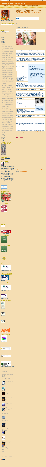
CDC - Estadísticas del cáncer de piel (6, 55)
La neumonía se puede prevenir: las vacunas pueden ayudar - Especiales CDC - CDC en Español (28, 12)
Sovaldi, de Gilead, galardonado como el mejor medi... (7, 109)
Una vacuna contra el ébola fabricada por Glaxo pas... (8, 96)
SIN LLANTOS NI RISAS (7, 442)
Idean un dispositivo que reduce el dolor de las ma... (7, 129)
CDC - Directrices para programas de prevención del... (8, 51)
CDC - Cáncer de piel (4, 58)
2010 (2, 139)
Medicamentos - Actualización (5, 105)
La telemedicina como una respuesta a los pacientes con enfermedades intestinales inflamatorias (9, 409)
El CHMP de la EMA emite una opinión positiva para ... (7, 75)
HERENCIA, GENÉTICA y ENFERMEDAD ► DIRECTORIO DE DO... (7, 46)
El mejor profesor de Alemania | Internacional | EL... (7, 59)
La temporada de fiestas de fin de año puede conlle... (7, 87)
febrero (3, 136)
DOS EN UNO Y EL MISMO (5, 413)
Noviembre (3, 421)
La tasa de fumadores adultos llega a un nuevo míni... (7, 64)
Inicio (31, 169)
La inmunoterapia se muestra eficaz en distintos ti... (7, 81)
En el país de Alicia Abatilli (5, 420)
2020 (2, 40)
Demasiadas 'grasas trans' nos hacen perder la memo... (8, 80)
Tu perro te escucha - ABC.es (5, 83)
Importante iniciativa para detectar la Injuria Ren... (7, 119)
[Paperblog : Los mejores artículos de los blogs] (3, 226)
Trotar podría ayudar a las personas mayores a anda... (8, 90)
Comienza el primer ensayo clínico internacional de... (7, 100)
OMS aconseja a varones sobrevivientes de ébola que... (8, 66)
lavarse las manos (34, 93)
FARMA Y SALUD (4, 450)
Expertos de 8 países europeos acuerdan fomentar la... (8, 128)
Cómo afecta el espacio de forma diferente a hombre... (8, 62)
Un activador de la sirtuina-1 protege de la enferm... (7, 110)
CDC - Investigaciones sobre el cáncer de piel (7, 50)
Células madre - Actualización (5, 108)
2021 (2, 39)
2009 (2, 140)
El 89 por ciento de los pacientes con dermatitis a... (7, 76)
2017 (2, 42)
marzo (2, 135)
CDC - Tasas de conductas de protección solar (7, 53)
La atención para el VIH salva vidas (5, 106)
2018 (2, 41)
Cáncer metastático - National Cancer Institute (7, 85)
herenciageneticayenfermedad (13, 3)
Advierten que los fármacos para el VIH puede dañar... (8, 79)
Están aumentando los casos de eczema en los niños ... (8, 93)
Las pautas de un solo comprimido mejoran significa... (7, 73)
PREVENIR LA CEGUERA (5, 415)
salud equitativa (7, 162)
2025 (2, 36)
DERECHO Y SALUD (4, 386)
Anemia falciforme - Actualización (5, 94)
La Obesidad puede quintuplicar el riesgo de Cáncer (7, 111)
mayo (2, 134)
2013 (2, 137)
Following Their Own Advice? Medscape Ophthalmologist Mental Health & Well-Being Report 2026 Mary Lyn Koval (7, 379)
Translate (6, 32)
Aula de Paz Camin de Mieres (5, 402)
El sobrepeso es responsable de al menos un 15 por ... (8, 98)
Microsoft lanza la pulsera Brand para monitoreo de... (7, 61)
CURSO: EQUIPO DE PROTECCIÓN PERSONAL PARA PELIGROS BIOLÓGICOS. (9, 382)
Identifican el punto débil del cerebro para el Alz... (7, 74)
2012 (2, 138)
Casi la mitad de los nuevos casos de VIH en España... (8, 126)
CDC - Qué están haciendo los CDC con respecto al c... (8, 52)
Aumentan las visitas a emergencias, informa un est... (7, 68)
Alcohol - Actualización (4, 95)
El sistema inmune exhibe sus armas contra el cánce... (8, 118)
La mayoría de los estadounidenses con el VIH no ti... (7, 70)
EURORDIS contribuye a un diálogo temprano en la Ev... (8, 124)
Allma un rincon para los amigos (6, 453)
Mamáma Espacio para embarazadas (6, 454)
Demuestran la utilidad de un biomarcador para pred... (7, 130)
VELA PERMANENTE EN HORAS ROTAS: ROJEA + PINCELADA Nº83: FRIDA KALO (9, 393)
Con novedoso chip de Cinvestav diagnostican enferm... (8, 63)
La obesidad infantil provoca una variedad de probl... (7, 89)
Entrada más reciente (18, 169)
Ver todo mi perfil (3, 181)
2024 (2, 37)
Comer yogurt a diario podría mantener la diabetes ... (7, 67)
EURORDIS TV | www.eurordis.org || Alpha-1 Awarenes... (8, 120)
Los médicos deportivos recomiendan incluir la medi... (7, 117)
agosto (3, 132)
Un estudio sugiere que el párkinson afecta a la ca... (7, 48)
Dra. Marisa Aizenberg (4, 407)
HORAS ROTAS (3, 391)
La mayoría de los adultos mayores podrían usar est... (8, 91)
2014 (2, 44)
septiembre (3, 131)
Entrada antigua (43, 169)
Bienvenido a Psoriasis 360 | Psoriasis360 (7, 456)
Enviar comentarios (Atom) (23, 171)
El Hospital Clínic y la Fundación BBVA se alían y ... (7, 77)
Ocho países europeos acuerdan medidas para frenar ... (8, 72)
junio (2, 133)
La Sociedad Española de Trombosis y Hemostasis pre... (8, 78)
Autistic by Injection (4, 430)
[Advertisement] (22, 163)
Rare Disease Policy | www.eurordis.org (6, 122)
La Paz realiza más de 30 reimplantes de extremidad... (8, 49)
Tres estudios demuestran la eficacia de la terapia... (7, 82)
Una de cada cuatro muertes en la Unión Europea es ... (8, 112)
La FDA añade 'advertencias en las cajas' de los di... (7, 92)
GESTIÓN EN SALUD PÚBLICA (5, 377)
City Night (6, 423)
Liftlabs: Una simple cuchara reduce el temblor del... (7, 102)
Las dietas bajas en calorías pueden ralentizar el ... (7, 113)
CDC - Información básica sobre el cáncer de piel (7, 57)
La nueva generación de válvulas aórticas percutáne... (8, 115)
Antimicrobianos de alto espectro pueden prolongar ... (7, 47)
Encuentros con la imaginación (5, 428)
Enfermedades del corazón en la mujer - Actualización (7, 107)
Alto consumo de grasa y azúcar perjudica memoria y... (8, 60)
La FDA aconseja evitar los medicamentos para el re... (8, 65)
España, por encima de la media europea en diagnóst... (8, 104)
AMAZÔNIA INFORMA (4, 447)
